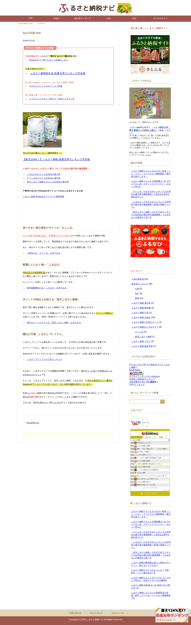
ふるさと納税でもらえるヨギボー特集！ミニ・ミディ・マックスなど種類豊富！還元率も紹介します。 (150, 174)
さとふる (139, 332)
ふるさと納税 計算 (140, 313)
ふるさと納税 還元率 (141, 303)
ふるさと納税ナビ (142, 503)
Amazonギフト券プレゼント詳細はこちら (48, 60)
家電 (137, 298)
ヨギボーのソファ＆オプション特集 (45, 86)
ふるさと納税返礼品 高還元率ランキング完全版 (57, 73)
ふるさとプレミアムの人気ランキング (44, 359)
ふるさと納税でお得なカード (145, 322)
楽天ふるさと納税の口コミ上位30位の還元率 (48, 182)
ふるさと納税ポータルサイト (145, 327)
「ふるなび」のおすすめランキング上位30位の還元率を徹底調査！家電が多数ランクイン (151, 204)
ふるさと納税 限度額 (141, 308)
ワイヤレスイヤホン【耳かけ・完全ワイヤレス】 (52, 99)
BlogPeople (134, 370)
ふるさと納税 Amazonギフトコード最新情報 (43, 196)
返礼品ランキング (82, 18)
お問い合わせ (75, 613)
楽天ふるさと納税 (143, 337)
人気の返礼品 (137, 279)
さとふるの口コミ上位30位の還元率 (43, 178)
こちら (148, 155)
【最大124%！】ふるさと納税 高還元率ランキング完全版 (56, 159)
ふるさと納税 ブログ (141, 341)
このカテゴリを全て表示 (150, 488)
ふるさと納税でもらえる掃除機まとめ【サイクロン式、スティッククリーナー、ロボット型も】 (150, 184)
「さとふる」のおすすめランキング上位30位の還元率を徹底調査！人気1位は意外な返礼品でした (151, 194)
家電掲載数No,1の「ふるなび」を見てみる (47, 288)
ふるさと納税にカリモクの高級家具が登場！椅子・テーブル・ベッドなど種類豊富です (150, 595)
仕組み (56, 18)
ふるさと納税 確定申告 (142, 346)
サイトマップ (96, 613)
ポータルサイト (160, 18)
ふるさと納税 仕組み (141, 317)
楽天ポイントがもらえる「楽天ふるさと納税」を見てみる (54, 323)
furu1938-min (33, 423)
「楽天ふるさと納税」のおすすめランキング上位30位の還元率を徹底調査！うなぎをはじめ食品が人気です (151, 214)
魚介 (134, 18)
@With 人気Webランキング (142, 379)
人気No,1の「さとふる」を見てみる (43, 253)
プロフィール (117, 613)
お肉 (108, 18)
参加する (166, 490)
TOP (30, 18)
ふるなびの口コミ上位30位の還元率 (43, 174)
